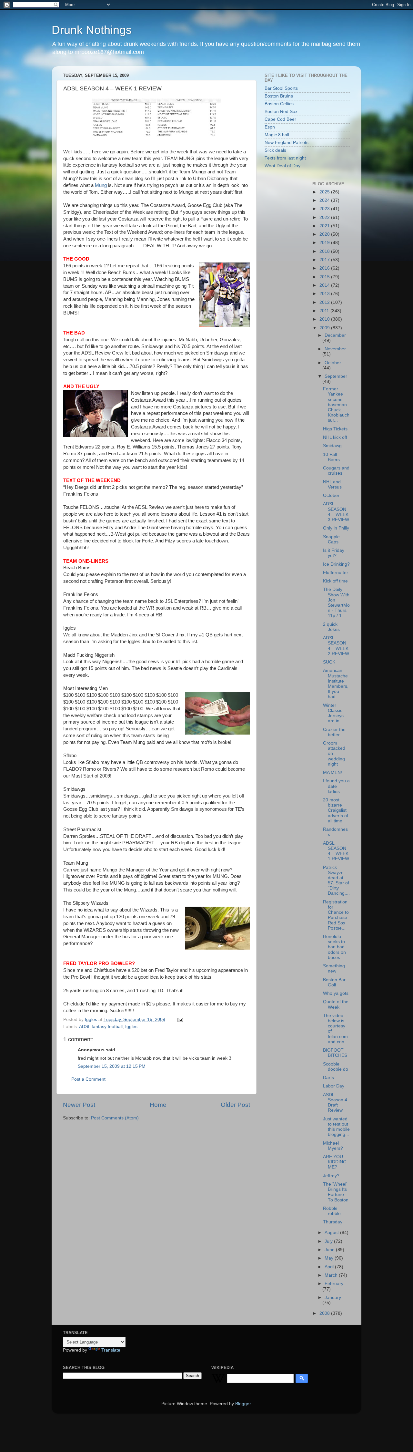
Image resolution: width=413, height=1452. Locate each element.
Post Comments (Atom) (115, 1118)
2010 (325, 319)
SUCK (329, 662)
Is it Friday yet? (333, 553)
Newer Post (79, 1104)
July (329, 1241)
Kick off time (335, 581)
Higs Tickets (335, 429)
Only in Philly (336, 528)
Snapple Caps (331, 539)
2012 (325, 302)
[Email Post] (180, 1019)
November (335, 348)
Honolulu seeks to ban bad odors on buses (334, 947)
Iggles (131, 1026)
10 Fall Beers (331, 457)
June (330, 1249)
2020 (325, 234)
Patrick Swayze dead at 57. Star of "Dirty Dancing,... (336, 880)
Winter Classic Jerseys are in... (333, 713)
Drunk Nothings (92, 29)
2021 (325, 225)
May (330, 1258)
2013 (325, 293)
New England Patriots (286, 142)
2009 (325, 327)
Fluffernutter (335, 572)
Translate (110, 1350)
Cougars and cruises (336, 471)
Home (158, 1104)
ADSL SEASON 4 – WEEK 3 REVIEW (336, 511)
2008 (325, 1313)
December (335, 335)
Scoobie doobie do (335, 1067)
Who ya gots (335, 993)
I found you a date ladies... (336, 786)
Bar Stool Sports (281, 88)
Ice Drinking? (336, 564)
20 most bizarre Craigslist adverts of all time (335, 810)
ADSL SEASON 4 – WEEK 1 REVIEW (336, 851)
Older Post (235, 1104)
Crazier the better (334, 732)
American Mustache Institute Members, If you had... (335, 683)
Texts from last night (285, 158)
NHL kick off (335, 437)
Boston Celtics (279, 103)
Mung (101, 185)
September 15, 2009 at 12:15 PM (112, 1066)
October (333, 362)
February (334, 1283)
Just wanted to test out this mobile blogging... (336, 1127)
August (332, 1232)
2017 (325, 259)
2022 (325, 217)
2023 (325, 208)
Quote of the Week (335, 1004)
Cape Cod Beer (280, 119)
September (336, 376)
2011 (324, 310)
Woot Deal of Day (282, 165)
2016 (325, 268)
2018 (325, 251)
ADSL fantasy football (101, 1026)
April (330, 1266)
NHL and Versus (332, 484)
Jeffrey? (331, 1175)
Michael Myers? (333, 1146)
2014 (325, 285)
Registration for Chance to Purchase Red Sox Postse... (336, 915)
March (332, 1275)
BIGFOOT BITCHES (335, 1053)
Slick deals (275, 150)
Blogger (243, 1403)
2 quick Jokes (331, 627)
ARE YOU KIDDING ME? (335, 1161)
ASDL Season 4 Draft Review (335, 1102)
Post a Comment (88, 1079)
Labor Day (333, 1086)
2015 (325, 276)
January (333, 1297)
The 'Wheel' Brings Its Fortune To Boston (335, 1192)
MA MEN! (332, 772)
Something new (334, 968)
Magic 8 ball (277, 134)
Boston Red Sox (281, 111)
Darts (328, 1077)
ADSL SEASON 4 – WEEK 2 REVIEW (336, 645)
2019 (325, 242)
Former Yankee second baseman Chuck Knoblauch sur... (336, 404)
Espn (270, 127)
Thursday (332, 1222)
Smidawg (332, 445)
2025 (325, 192)
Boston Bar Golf (334, 982)
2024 (325, 200)
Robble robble (332, 1211)
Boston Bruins (279, 96)
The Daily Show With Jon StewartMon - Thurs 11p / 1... (336, 602)
